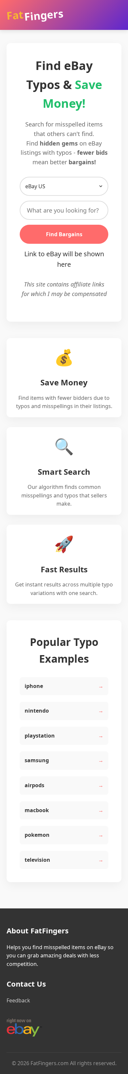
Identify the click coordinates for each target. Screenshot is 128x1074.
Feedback (18, 1000)
